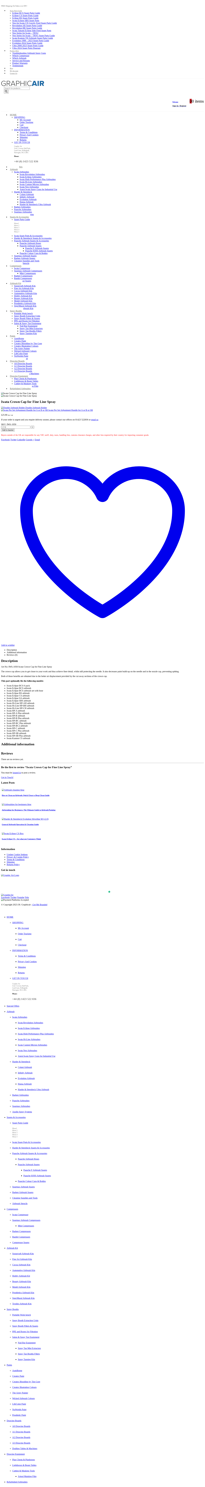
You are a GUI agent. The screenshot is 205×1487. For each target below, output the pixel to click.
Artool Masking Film (27, 1476)
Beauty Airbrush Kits (23, 298)
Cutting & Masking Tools (25, 383)
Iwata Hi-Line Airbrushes (31, 182)
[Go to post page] (13, 790)
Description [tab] (12, 650)
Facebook (5, 439)
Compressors (15, 266)
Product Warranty (20, 63)
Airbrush (14, 169)
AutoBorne (19, 338)
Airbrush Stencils (19, 1203)
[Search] (6, 92)
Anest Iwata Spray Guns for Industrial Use (38, 189)
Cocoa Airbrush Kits (23, 291)
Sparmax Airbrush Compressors (28, 271)
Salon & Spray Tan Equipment (27, 323)
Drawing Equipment (19, 376)
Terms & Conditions (29, 132)
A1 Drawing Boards (23, 366)
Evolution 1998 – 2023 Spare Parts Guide (30, 40)
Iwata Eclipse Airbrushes (31, 177)
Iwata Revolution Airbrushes (32, 174)
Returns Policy (13, 864)
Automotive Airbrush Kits (25, 293)
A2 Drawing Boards (23, 368)
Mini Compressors (28, 273)
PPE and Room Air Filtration (27, 321)
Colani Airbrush (27, 194)
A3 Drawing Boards (23, 371)
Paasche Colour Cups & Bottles (34, 253)
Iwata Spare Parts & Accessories (28, 236)
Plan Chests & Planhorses (25, 378)
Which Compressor (20, 55)
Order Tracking (26, 122)
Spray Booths (16, 311)
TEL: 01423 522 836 (12, 888)
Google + (30, 439)
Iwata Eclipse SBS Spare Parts (25, 20)
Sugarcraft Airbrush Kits (25, 286)
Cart (21, 125)
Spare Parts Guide (16, 11)
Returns (23, 140)
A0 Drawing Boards (23, 363)
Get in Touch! (7, 777)
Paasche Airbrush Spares (30, 246)
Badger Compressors (23, 276)
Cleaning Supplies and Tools (26, 261)
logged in (17, 772)
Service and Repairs (21, 60)
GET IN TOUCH (22, 142)
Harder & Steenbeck (23, 192)
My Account (14, 71)
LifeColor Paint (21, 353)
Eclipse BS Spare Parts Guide (25, 18)
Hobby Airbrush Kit (23, 296)
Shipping (24, 137)
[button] (2, 911)
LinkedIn (21, 439)
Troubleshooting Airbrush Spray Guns (29, 53)
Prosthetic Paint (19, 1415)
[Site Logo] (23, 85)
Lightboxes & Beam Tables (26, 381)
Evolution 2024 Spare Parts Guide (27, 43)
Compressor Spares (22, 281)
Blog (11, 68)
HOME (13, 115)
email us (94, 419)
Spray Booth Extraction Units (27, 316)
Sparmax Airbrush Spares (25, 256)
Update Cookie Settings (17, 854)
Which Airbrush (19, 58)
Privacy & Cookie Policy (18, 857)
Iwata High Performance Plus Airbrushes (38, 179)
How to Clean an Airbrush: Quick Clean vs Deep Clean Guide (26, 795)
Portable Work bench (23, 313)
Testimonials (17, 65)
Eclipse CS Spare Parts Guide (25, 15)
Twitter (13, 439)
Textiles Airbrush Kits (23, 308)
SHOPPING (19, 117)
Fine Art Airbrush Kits (24, 288)
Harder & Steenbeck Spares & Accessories (33, 238)
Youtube (20, 897)
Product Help (14, 51)
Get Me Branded (39, 904)
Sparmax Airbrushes (23, 212)
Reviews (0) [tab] (12, 655)
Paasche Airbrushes (22, 209)
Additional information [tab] (17, 652)
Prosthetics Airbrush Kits (25, 303)
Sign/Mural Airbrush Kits (25, 306)
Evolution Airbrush (28, 199)
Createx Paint (20, 341)
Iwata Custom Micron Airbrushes (34, 184)
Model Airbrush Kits (23, 301)
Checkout (24, 127)
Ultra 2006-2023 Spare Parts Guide (27, 45)
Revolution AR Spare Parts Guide (27, 25)
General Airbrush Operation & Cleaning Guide (20, 824)
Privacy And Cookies (29, 135)
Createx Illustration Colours (26, 346)
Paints (12, 336)
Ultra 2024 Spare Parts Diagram (26, 48)
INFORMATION (22, 130)
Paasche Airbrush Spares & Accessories (31, 241)
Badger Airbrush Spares (24, 258)
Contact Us (13, 73)
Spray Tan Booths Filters (31, 331)
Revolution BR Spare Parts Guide (27, 28)
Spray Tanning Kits (28, 333)
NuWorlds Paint (21, 356)
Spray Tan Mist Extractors (31, 328)
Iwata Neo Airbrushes (29, 187)
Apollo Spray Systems (22, 1112)
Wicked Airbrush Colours (25, 351)
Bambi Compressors (23, 278)
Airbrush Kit (15, 283)
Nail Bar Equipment (28, 326)
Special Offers (13, 1006)
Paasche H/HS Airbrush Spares (39, 251)
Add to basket (8, 430)
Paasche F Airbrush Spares (37, 248)
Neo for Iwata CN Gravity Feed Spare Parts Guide (34, 23)
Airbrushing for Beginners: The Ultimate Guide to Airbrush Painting (29, 810)
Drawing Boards (17, 361)
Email (37, 439)
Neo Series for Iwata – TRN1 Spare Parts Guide (33, 35)
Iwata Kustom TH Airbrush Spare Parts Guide (32, 38)
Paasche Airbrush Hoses (30, 243)
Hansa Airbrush (26, 202)
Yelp (27, 897)
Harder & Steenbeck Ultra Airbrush (35, 204)
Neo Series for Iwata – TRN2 (25, 33)
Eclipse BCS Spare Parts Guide (26, 13)
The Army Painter (22, 348)
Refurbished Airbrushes (20, 388)
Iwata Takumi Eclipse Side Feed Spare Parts (31, 30)
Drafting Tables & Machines (24, 1448)
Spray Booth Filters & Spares (27, 318)
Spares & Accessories (19, 217)
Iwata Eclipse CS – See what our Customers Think (21, 839)
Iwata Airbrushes (21, 172)
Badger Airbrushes (22, 207)
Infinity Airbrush (27, 197)
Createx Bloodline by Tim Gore (28, 343)
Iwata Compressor (22, 268)
